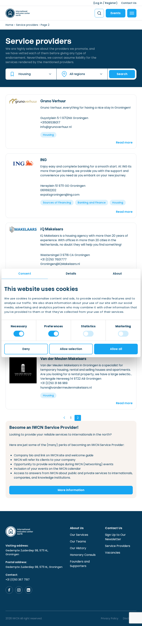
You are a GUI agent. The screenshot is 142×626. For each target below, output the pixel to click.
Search (122, 74)
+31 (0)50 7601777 (53, 259)
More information (71, 490)
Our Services (79, 535)
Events (116, 13)
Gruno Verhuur (53, 101)
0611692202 (48, 190)
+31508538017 (50, 122)
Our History (78, 548)
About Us (77, 528)
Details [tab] (71, 273)
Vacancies (112, 552)
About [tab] (117, 273)
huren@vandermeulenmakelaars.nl (66, 387)
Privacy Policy (109, 618)
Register (110, 3)
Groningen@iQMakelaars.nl (60, 264)
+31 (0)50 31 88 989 (53, 383)
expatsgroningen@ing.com (60, 195)
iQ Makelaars (51, 229)
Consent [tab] (24, 273)
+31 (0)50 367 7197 (18, 579)
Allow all (116, 349)
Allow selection (71, 349)
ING (43, 159)
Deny (26, 349)
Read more (124, 142)
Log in (98, 3)
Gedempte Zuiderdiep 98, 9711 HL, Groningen (27, 552)
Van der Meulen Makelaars (63, 358)
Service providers (27, 25)
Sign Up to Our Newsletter (115, 537)
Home (9, 25)
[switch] (53, 334)
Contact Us (128, 3)
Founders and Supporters (80, 563)
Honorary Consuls (83, 555)
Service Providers (117, 546)
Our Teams (78, 541)
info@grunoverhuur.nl (56, 127)
